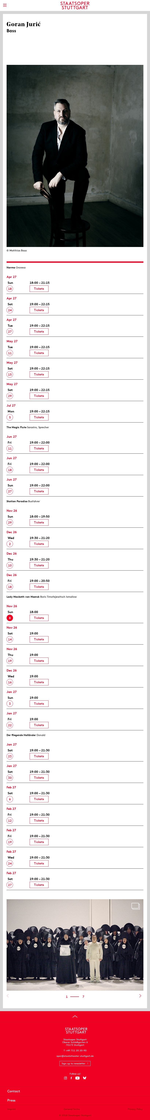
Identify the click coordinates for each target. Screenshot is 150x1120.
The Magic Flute (16, 427)
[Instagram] (65, 1078)
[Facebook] (71, 1078)
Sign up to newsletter (73, 1063)
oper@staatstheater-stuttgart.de (75, 1056)
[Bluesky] (84, 1078)
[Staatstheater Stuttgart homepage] (75, 5)
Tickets (39, 289)
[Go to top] (75, 1016)
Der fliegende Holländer (21, 735)
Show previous (8, 995)
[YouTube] (77, 1078)
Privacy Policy (135, 1109)
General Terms (72, 1109)
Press (11, 1100)
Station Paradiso (17, 501)
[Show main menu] (5, 5)
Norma (11, 267)
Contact (13, 1091)
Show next (140, 995)
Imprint (11, 1109)
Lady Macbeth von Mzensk (23, 596)
